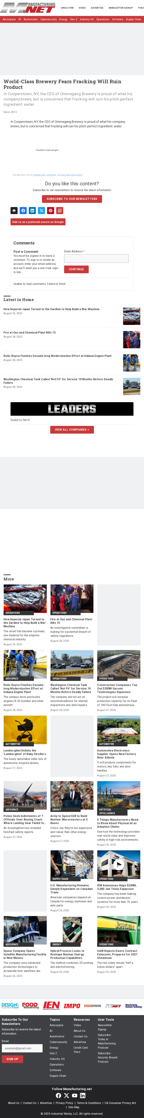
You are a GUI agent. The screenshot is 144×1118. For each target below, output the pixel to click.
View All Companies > (72, 429)
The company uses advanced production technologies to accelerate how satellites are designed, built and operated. (22, 967)
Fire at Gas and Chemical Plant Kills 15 (30, 332)
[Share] (23, 210)
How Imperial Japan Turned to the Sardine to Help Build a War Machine (51, 309)
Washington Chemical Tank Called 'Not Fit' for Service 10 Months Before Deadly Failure (58, 381)
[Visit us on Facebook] (58, 1095)
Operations (13, 613)
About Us (13, 1103)
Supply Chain (60, 879)
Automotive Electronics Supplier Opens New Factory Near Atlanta (116, 754)
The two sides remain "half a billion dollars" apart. (115, 965)
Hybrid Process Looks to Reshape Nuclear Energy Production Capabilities (67, 954)
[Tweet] (41, 210)
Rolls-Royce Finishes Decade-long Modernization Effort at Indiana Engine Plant (58, 356)
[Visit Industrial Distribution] (92, 1005)
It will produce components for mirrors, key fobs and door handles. (116, 766)
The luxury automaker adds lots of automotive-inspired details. (25, 761)
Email (5, 1041)
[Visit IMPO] (71, 1005)
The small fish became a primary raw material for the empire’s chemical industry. (24, 635)
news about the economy (71, 175)
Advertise (46, 1103)
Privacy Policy (64, 1103)
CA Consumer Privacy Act (120, 1103)
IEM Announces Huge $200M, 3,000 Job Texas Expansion (116, 887)
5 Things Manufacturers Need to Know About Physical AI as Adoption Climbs (117, 823)
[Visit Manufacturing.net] (113, 1005)
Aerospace (12, 678)
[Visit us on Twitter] (66, 1095)
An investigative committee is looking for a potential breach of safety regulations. (70, 632)
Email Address (74, 251)
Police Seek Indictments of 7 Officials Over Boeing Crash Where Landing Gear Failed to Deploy (24, 819)
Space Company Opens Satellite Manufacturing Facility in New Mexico (25, 954)
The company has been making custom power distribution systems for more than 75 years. (117, 898)
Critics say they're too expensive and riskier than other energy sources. (71, 832)
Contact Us (29, 1103)
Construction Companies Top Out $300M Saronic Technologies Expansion (117, 688)
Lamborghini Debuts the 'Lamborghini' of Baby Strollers (25, 752)
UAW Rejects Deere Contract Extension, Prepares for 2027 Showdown (117, 954)
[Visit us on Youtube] (74, 1095)
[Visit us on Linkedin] (82, 1095)
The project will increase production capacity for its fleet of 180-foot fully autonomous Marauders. (117, 701)
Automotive (13, 744)
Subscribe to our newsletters (72, 199)
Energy (57, 809)
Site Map (73, 1107)
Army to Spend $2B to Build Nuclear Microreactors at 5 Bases (69, 819)
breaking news (39, 175)
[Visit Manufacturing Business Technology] (133, 1005)
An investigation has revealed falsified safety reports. (22, 830)
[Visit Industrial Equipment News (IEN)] (51, 1005)
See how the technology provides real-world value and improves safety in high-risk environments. (118, 835)
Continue (76, 269)
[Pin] (50, 210)
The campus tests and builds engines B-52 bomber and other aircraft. (24, 701)
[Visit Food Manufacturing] (30, 1005)
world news (51, 175)
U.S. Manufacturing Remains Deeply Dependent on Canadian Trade (71, 889)
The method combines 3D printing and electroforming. (71, 965)
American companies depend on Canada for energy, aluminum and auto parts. (71, 901)
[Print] (14, 210)
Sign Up (12, 1059)
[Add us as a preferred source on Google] (59, 210)
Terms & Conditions (89, 1103)
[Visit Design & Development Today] (10, 1005)
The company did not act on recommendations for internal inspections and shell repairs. (69, 701)
